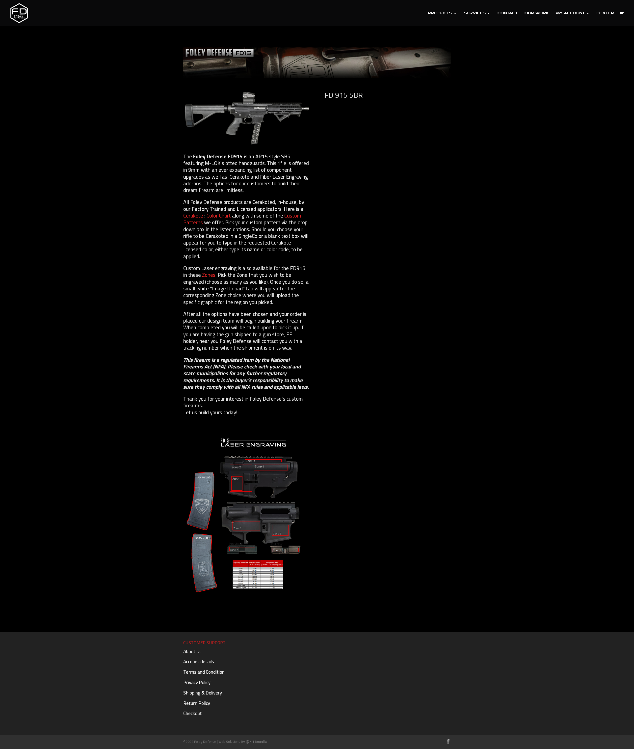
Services (475, 13)
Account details (198, 661)
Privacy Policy (197, 682)
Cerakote (193, 216)
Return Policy (196, 703)
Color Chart (219, 216)
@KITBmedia (256, 741)
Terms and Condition (204, 671)
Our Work (537, 13)
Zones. (209, 275)
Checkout (192, 713)
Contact (508, 13)
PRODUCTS (440, 13)
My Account (570, 13)
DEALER (605, 13)
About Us (192, 651)
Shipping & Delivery (202, 692)
